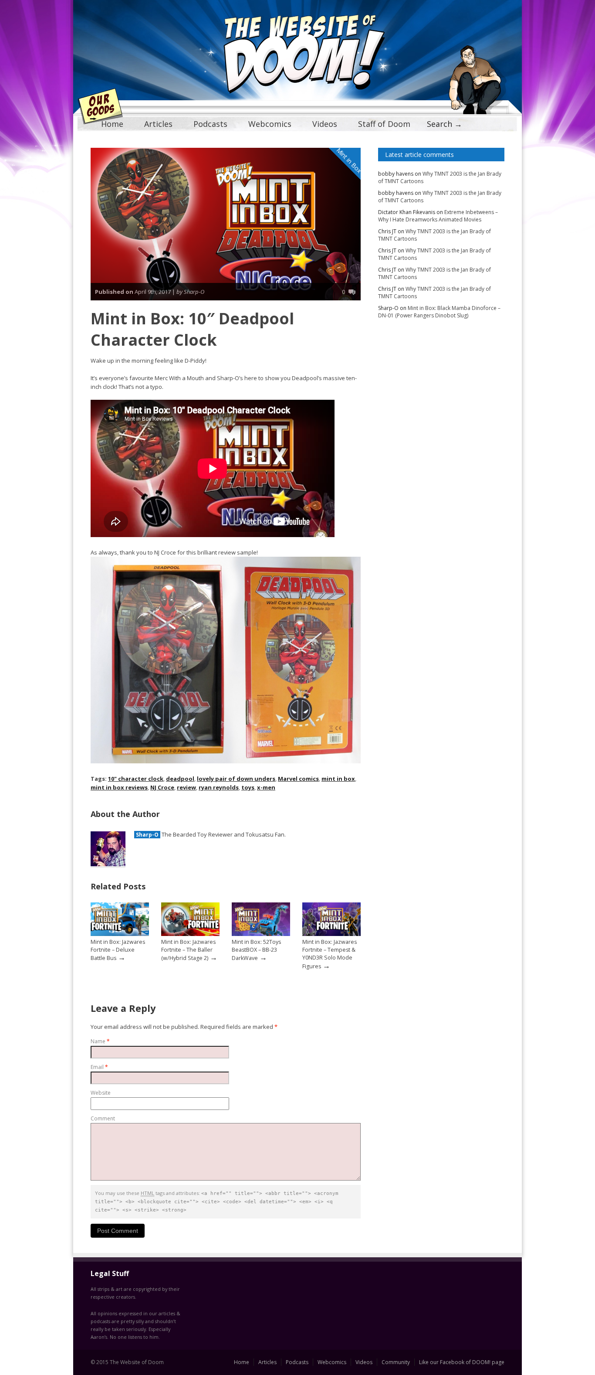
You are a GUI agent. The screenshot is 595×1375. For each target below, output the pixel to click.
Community (396, 1362)
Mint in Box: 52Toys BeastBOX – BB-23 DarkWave (256, 950)
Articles (158, 124)
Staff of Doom (384, 124)
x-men (266, 787)
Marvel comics (298, 779)
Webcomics (269, 124)
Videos (324, 124)
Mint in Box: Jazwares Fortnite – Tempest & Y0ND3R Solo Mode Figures (329, 954)
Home (112, 124)
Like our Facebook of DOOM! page (461, 1362)
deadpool (180, 779)
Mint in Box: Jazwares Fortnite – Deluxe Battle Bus (118, 950)
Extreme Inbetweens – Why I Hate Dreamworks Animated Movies (438, 215)
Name (100, 1041)
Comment (103, 1118)
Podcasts (210, 124)
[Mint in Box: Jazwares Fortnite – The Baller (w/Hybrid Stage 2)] (190, 934)
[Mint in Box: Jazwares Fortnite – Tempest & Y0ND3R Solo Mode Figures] (331, 934)
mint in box (338, 779)
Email (99, 1067)
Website (101, 1092)
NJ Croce (162, 787)
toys (247, 787)
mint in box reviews (119, 787)
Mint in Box (349, 160)
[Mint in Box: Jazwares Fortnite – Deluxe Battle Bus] (120, 934)
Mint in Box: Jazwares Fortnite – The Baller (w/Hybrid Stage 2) (188, 950)
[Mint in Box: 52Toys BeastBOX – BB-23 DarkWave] (261, 934)
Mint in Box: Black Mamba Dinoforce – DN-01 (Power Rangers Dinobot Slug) (439, 311)
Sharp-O (147, 834)
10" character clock (135, 779)
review (186, 787)
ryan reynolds (219, 787)
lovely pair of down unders (236, 779)
